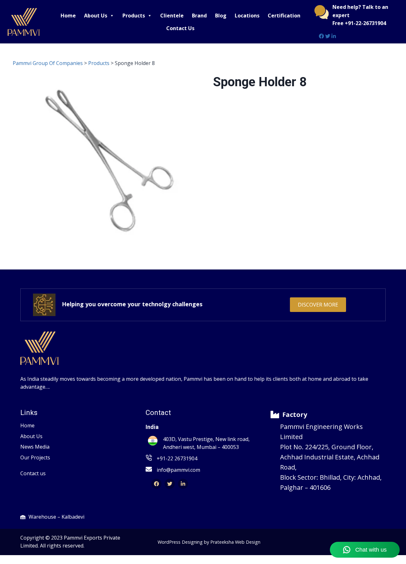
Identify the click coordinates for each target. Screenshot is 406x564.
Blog (220, 15)
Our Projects (35, 457)
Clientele (172, 15)
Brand (199, 15)
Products (133, 15)
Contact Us (180, 28)
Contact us (33, 473)
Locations (247, 15)
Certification (284, 15)
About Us (95, 15)
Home (68, 15)
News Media (34, 446)
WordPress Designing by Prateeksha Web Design (209, 542)
